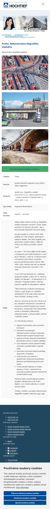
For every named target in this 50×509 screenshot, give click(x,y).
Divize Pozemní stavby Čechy (19, 426)
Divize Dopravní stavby (16, 432)
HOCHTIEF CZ (13, 417)
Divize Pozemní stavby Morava (19, 429)
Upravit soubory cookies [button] (25, 503)
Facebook (14, 448)
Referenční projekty (22, 35)
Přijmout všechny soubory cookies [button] (25, 493)
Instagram (14, 453)
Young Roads (13, 460)
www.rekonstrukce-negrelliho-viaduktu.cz (24, 169)
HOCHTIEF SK (13, 420)
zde (38, 394)
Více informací (22, 487)
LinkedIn (13, 450)
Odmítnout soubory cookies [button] (25, 498)
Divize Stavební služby (16, 434)
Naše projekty (6, 35)
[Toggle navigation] (43, 4)
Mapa (10, 441)
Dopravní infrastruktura (14, 36)
